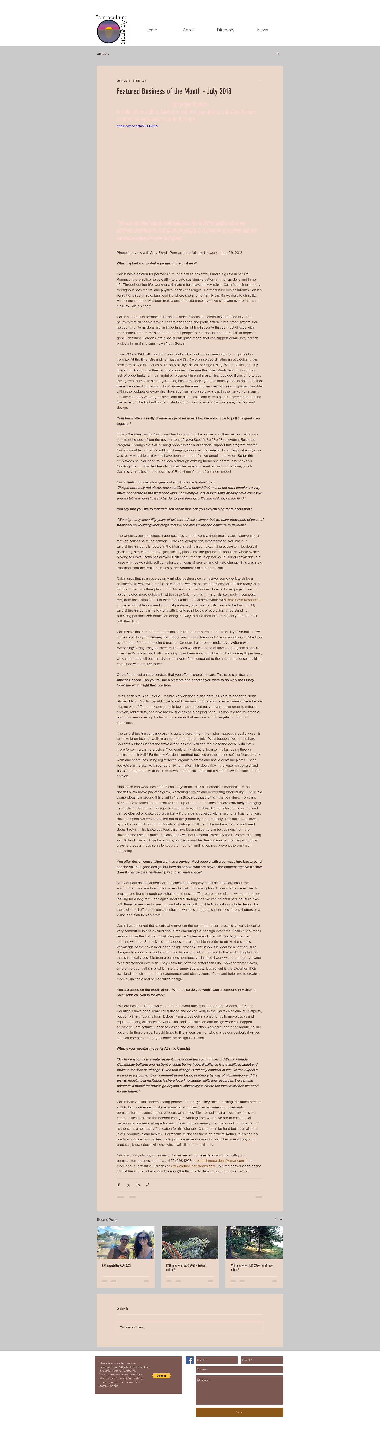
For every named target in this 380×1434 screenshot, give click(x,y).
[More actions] (260, 80)
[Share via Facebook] (119, 1185)
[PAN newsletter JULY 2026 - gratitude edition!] (254, 1242)
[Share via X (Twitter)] (128, 1185)
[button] (278, 54)
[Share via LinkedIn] (138, 1185)
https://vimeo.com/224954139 (137, 126)
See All (279, 1219)
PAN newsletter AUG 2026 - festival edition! (186, 1267)
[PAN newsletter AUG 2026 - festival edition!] (190, 1242)
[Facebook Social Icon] (190, 1360)
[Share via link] (148, 1185)
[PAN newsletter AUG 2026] (125, 1242)
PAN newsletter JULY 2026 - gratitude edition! (251, 1267)
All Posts (103, 54)
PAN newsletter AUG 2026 (116, 1265)
